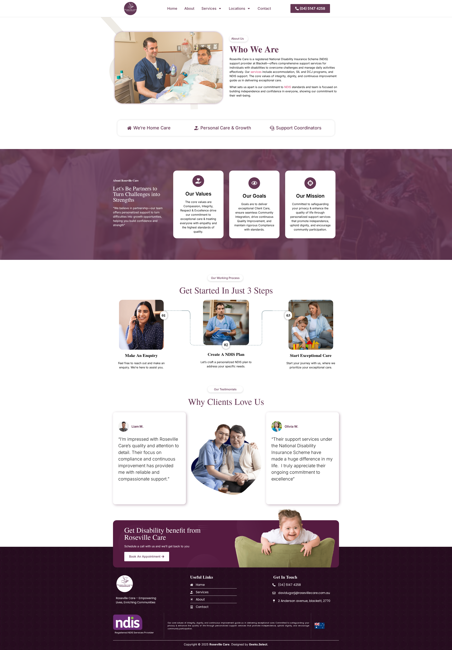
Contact (264, 8)
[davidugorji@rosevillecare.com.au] (273, 592)
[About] (191, 599)
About (189, 8)
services (256, 72)
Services (208, 8)
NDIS (287, 87)
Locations (237, 8)
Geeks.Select (258, 644)
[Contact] (191, 606)
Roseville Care (219, 644)
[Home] (191, 584)
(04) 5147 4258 (289, 585)
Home (172, 8)
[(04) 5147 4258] (273, 584)
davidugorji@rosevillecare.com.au (304, 593)
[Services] (191, 592)
